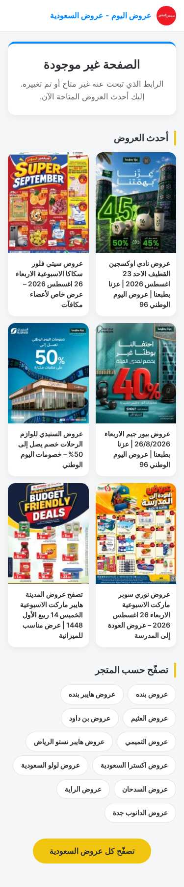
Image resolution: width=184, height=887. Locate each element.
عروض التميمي (146, 741)
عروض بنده (152, 694)
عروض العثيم (149, 718)
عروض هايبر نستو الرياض (69, 741)
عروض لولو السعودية (50, 765)
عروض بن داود (89, 718)
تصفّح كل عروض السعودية (92, 851)
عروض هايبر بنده (92, 694)
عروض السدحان (145, 789)
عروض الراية (83, 789)
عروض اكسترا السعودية (134, 765)
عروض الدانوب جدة (140, 812)
